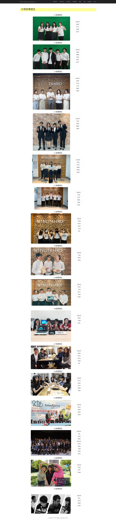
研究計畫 (62, 1)
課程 (85, 1)
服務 (80, 1)
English (94, 1)
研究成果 (68, 1)
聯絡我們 (89, 1)
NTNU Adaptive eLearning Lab (27, 1)
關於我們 (55, 1)
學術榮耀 (74, 1)
